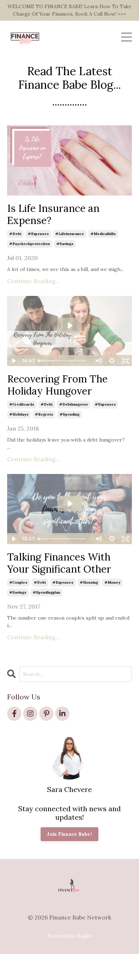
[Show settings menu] (112, 360)
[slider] (63, 360)
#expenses (38, 233)
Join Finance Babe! (69, 834)
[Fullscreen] (125, 360)
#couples (18, 582)
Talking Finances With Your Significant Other (59, 563)
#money (112, 582)
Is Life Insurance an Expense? (53, 214)
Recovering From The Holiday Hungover (57, 385)
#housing (89, 582)
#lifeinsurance (69, 233)
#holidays (19, 414)
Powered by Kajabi (70, 936)
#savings (64, 243)
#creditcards (21, 404)
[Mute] (98, 360)
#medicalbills (103, 233)
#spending (69, 414)
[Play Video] (13, 360)
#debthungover (73, 404)
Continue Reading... (33, 281)
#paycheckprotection (29, 243)
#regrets (44, 414)
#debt (15, 233)
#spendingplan (46, 592)
